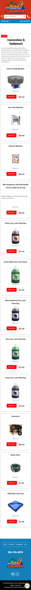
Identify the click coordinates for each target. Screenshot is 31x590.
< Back (4, 36)
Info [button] (25, 544)
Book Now (11, 96)
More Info (15, 91)
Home (5, 544)
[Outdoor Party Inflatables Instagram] (17, 574)
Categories (19, 544)
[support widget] (27, 586)
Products (11, 544)
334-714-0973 (25, 21)
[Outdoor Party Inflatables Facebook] (13, 574)
